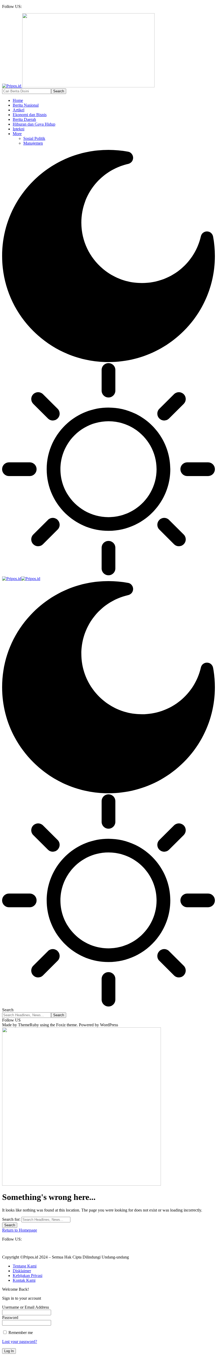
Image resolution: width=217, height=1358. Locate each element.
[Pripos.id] (21, 578)
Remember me (20, 1332)
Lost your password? (19, 1341)
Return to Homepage (19, 1230)
